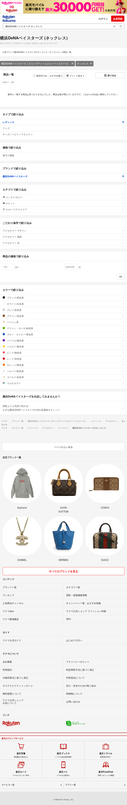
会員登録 (117, 18)
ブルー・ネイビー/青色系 (19, 334)
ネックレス (82, 63)
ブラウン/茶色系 (15, 316)
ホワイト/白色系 (15, 303)
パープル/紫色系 (15, 340)
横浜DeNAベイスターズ (15, 176)
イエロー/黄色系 (15, 346)
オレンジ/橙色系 (15, 365)
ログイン (103, 18)
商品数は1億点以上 (21, 755)
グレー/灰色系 (13, 310)
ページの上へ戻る (63, 447)
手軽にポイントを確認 (106, 773)
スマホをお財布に (63, 773)
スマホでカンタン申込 (21, 773)
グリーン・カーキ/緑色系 (19, 328)
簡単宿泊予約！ (105, 755)
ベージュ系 (12, 322)
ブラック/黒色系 (15, 297)
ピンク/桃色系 (13, 352)
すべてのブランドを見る (63, 571)
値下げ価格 (8, 155)
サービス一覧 (8, 785)
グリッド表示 (76, 75)
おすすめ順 (55, 75)
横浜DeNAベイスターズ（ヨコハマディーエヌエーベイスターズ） (35, 63)
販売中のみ (41, 75)
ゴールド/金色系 (15, 377)
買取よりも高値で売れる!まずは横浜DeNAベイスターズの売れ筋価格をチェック (31, 408)
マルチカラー (13, 383)
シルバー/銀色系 (15, 371)
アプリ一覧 (70, 785)
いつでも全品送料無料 (63, 755)
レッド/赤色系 (13, 358)
